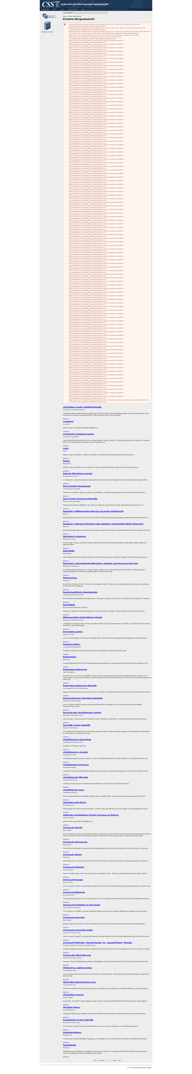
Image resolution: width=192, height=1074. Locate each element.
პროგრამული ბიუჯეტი (73, 995)
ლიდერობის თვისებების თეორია (78, 434)
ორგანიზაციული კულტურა (75, 752)
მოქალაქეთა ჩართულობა (75, 669)
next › (114, 1060)
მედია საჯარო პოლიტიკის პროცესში (80, 499)
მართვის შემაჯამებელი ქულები (77, 474)
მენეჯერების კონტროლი (74, 536)
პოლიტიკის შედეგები (73, 880)
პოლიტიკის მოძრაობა (73, 867)
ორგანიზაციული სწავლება (75, 777)
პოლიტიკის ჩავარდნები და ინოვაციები (81, 905)
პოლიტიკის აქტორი (72, 855)
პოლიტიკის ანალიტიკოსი (75, 842)
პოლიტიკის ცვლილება (74, 917)
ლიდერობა (68, 421)
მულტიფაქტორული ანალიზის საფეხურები (83, 698)
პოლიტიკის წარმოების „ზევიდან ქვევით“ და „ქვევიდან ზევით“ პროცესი (97, 943)
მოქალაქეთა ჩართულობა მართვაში (80, 686)
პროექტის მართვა (71, 1007)
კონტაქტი (83, 9)
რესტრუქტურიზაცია (72, 1032)
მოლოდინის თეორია (73, 632)
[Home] (50, 4)
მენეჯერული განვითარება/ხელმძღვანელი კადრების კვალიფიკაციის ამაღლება (100, 563)
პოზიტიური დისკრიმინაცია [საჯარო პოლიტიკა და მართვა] (91, 815)
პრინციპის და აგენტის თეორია (77, 968)
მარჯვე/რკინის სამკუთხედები (77, 486)
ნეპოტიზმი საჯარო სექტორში (76, 725)
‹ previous (101, 1060)
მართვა (66, 461)
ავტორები (54, 9)
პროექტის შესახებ (45, 9)
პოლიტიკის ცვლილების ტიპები (78, 930)
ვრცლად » (66, 418)
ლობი (66, 448)
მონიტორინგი (69, 657)
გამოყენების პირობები (73, 9)
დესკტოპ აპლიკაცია (47, 31)
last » (119, 1060)
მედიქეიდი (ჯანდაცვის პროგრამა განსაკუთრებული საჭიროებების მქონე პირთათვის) (103, 524)
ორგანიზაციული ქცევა (73, 790)
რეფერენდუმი (69, 1045)
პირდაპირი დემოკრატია (74, 802)
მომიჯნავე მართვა (71, 644)
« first (95, 1060)
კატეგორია (62, 9)
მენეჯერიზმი (69, 551)
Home (65, 16)
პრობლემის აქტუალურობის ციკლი (79, 982)
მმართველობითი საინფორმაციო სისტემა (82, 617)
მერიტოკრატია (70, 578)
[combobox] (84, 13)
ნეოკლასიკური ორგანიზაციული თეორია (82, 713)
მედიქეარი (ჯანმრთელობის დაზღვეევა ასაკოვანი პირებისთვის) (93, 511)
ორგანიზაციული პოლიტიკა (76, 765)
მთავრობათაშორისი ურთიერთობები (80, 592)
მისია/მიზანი (69, 605)
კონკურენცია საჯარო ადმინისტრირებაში (82, 407)
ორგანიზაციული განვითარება (77, 740)
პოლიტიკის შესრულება (74, 892)
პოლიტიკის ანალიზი (72, 828)
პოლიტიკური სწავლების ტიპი (77, 955)
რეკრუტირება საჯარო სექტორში (78, 1020)
